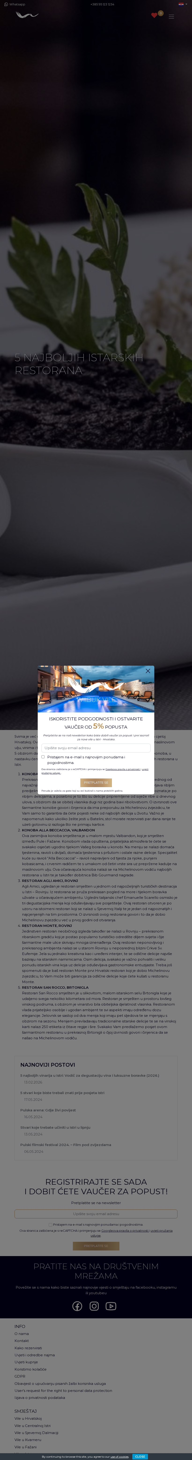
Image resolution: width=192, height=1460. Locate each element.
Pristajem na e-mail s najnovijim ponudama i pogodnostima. (86, 760)
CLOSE (140, 1456)
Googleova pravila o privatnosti (123, 769)
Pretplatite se (96, 782)
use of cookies (120, 1456)
